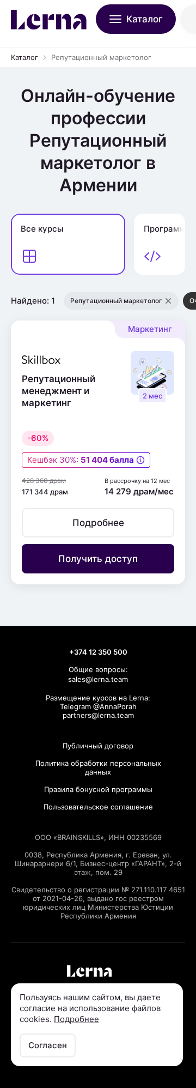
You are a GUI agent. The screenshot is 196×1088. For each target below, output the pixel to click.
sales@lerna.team (98, 679)
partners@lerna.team (98, 715)
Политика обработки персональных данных (98, 767)
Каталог (24, 57)
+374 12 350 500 (98, 652)
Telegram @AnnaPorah (98, 706)
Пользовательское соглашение (98, 806)
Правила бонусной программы (98, 789)
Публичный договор (98, 745)
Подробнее (76, 1019)
